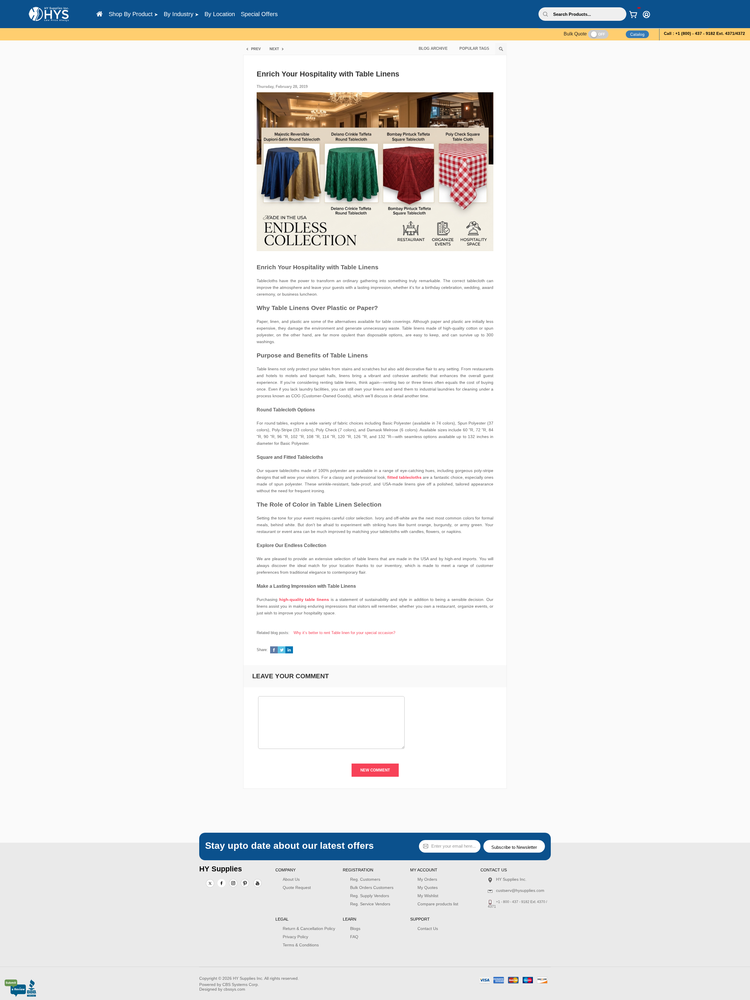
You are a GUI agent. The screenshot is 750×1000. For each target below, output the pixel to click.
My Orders (427, 879)
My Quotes (427, 887)
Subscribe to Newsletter (514, 847)
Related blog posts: (273, 633)
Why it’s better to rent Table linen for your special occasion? (344, 633)
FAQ (354, 936)
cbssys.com (234, 989)
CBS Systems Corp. (240, 984)
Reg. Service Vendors (370, 904)
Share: (262, 650)
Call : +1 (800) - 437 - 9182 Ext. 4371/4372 (704, 33)
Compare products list (437, 904)
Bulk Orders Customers (371, 887)
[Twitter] (210, 884)
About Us (291, 879)
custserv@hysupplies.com (520, 890)
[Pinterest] (244, 884)
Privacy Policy (295, 936)
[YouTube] (257, 884)
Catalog (637, 34)
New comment (375, 770)
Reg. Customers (365, 879)
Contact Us (427, 928)
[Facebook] (221, 883)
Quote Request (297, 887)
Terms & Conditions (301, 945)
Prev (256, 49)
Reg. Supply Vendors (369, 895)
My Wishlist (427, 895)
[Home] (99, 14)
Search (501, 49)
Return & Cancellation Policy (309, 928)
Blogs (355, 928)
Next (274, 49)
